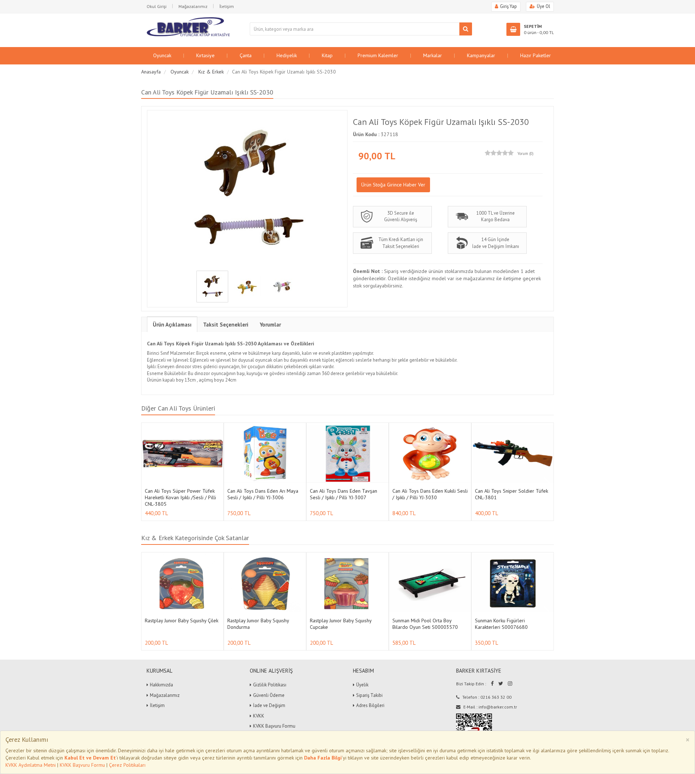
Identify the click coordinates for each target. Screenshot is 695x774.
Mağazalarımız (192, 6)
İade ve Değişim (269, 705)
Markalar (432, 55)
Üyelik (362, 685)
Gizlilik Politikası (269, 685)
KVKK (258, 716)
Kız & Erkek (211, 71)
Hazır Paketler (535, 55)
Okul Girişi (157, 6)
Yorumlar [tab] (270, 324)
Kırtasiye (205, 55)
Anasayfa (151, 71)
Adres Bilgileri (370, 705)
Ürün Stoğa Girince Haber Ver (393, 184)
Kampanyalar (481, 55)
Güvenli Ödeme (269, 695)
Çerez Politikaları (127, 765)
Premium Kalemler (378, 55)
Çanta (246, 55)
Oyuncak (162, 55)
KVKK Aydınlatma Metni (30, 765)
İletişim (226, 6)
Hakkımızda (161, 685)
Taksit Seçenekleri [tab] (225, 324)
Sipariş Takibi (369, 695)
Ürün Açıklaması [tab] (172, 324)
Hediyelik (287, 55)
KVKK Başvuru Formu (82, 765)
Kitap (327, 55)
